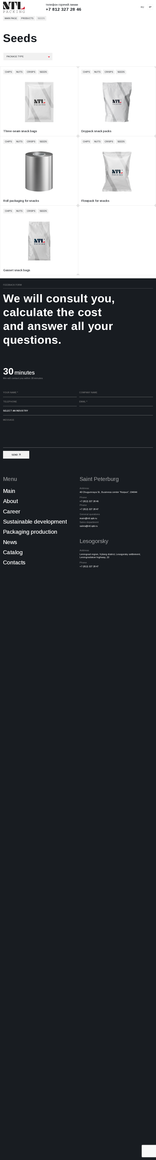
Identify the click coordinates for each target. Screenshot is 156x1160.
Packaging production (30, 532)
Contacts (14, 562)
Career (11, 511)
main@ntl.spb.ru (88, 518)
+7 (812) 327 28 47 (89, 509)
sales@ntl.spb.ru (89, 526)
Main (9, 491)
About (10, 501)
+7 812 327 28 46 (63, 9)
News (10, 542)
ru (142, 7)
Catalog (13, 552)
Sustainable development (35, 521)
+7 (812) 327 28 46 (89, 501)
